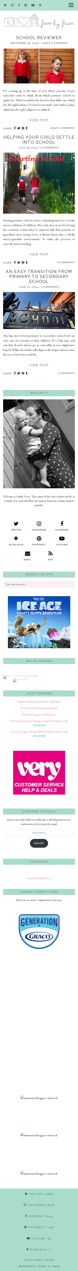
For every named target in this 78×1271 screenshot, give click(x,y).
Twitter (40, 1194)
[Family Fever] (39, 15)
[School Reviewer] (39, 83)
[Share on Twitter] (19, 129)
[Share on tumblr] (26, 129)
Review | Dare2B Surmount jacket (39, 708)
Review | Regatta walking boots (39, 714)
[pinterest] (25, 5)
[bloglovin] (40, 5)
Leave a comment (55, 43)
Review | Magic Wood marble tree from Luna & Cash (39, 731)
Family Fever (44, 1260)
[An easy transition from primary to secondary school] (39, 328)
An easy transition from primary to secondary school (39, 276)
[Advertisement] (39, 1027)
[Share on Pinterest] (23, 129)
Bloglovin (40, 1249)
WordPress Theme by (39, 1266)
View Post (39, 120)
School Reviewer (39, 37)
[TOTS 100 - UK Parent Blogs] (20, 675)
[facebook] (19, 5)
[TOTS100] (20, 678)
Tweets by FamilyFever (39, 878)
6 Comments (50, 147)
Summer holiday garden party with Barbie (39, 701)
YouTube (40, 1238)
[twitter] (5, 5)
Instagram (40, 1205)
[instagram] (12, 5)
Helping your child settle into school (39, 140)
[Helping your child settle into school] (39, 212)
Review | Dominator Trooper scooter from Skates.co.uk (39, 721)
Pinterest (40, 1227)
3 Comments (50, 286)
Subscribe (39, 843)
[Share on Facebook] (15, 129)
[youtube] (33, 5)
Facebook (40, 1216)
